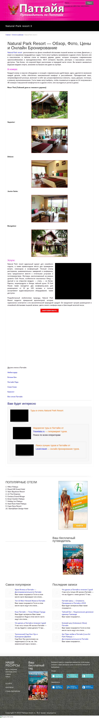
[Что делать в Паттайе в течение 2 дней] (10, 626)
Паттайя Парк (12, 382)
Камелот (10, 392)
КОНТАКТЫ (9, 687)
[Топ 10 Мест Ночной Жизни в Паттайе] (10, 604)
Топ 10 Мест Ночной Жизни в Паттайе (30, 601)
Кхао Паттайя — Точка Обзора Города (30, 612)
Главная (8, 34)
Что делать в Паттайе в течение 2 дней (30, 623)
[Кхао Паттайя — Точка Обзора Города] (10, 615)
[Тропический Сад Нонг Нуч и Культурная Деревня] (10, 637)
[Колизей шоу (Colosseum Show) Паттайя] (57, 626)
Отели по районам (17, 34)
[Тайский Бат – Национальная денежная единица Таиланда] (57, 615)
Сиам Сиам (12, 387)
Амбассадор (12, 372)
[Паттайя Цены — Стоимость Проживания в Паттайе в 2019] (57, 604)
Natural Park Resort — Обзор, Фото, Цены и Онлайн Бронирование (49, 45)
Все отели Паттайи (14, 397)
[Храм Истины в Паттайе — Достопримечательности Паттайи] (10, 593)
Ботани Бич (12, 377)
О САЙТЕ (9, 683)
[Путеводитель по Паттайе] (73, 559)
